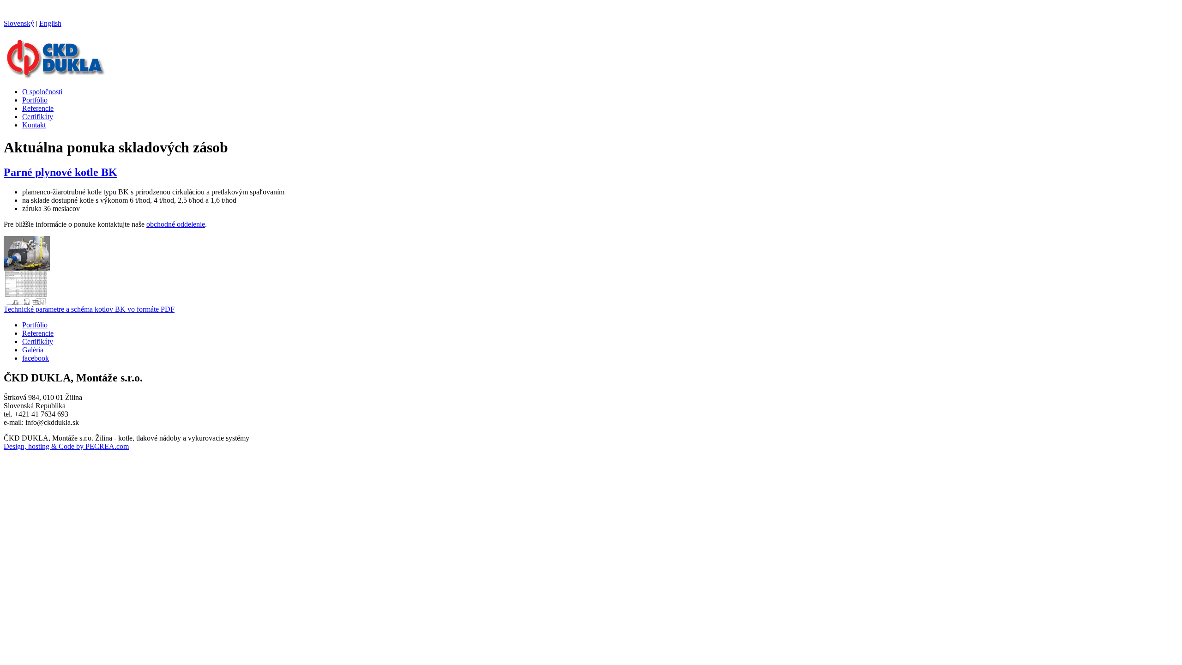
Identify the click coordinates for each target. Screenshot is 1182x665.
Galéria (32, 350)
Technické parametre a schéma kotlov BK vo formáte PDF (89, 309)
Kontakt (34, 125)
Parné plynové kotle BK (60, 172)
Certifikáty (37, 117)
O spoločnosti (42, 92)
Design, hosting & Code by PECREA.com (66, 446)
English (50, 23)
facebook (35, 358)
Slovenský (19, 23)
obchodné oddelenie (175, 224)
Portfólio (35, 100)
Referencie (38, 108)
